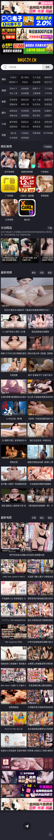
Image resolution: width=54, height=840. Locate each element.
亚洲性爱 (13, 99)
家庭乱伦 (25, 122)
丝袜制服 (25, 93)
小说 (4, 123)
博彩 (4, 79)
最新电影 (6, 517)
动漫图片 (48, 110)
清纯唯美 (25, 115)
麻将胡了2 (13, 82)
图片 (4, 112)
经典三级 (25, 104)
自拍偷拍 (25, 88)
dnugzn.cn (27, 60)
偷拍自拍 (25, 99)
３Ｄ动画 (48, 88)
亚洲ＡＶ (13, 88)
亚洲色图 (25, 110)
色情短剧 (25, 137)
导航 (4, 135)
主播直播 (36, 93)
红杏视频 (13, 137)
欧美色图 (36, 110)
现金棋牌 (36, 82)
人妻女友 (36, 122)
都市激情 (13, 122)
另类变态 (48, 104)
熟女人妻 (13, 93)
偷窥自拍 (13, 110)
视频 (4, 90)
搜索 (48, 67)
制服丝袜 (13, 104)
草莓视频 (36, 133)
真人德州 (25, 77)
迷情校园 (13, 126)
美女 (34, 272)
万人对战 (36, 77)
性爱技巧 (48, 126)
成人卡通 (36, 99)
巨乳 (42, 272)
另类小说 (25, 126)
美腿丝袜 (13, 115)
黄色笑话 (36, 126)
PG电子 (13, 77)
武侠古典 (48, 122)
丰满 (34, 517)
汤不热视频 (48, 133)
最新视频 (6, 272)
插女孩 (13, 133)
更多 (50, 272)
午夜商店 (25, 133)
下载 (50, 228)
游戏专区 (48, 77)
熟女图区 (36, 115)
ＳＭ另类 (48, 93)
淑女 (42, 517)
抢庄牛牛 (48, 82)
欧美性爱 (48, 99)
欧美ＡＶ (36, 88)
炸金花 (25, 82)
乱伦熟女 (36, 104)
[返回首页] (50, 834)
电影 (4, 101)
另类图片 (48, 115)
